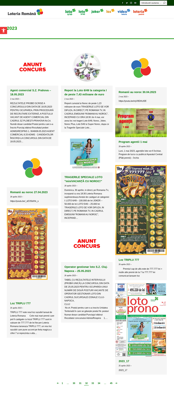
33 (92, 383)
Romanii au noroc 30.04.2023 (137, 92)
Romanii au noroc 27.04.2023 (29, 192)
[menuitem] (70, 12)
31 (80, 383)
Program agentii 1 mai (133, 141)
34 (99, 383)
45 (111, 383)
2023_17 (124, 361)
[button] (3, 30)
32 (86, 383)
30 (74, 383)
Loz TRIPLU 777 (129, 259)
